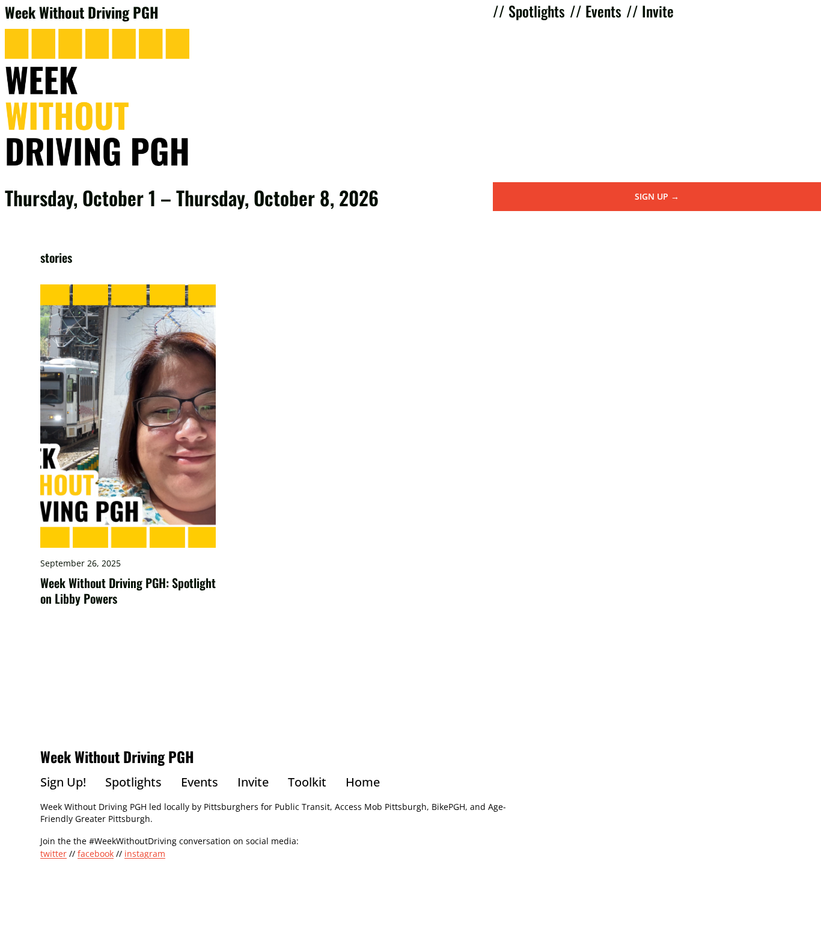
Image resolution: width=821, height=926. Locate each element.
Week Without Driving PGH (82, 12)
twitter (53, 853)
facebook (96, 853)
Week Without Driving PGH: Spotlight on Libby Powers (128, 590)
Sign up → (657, 196)
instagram (144, 853)
